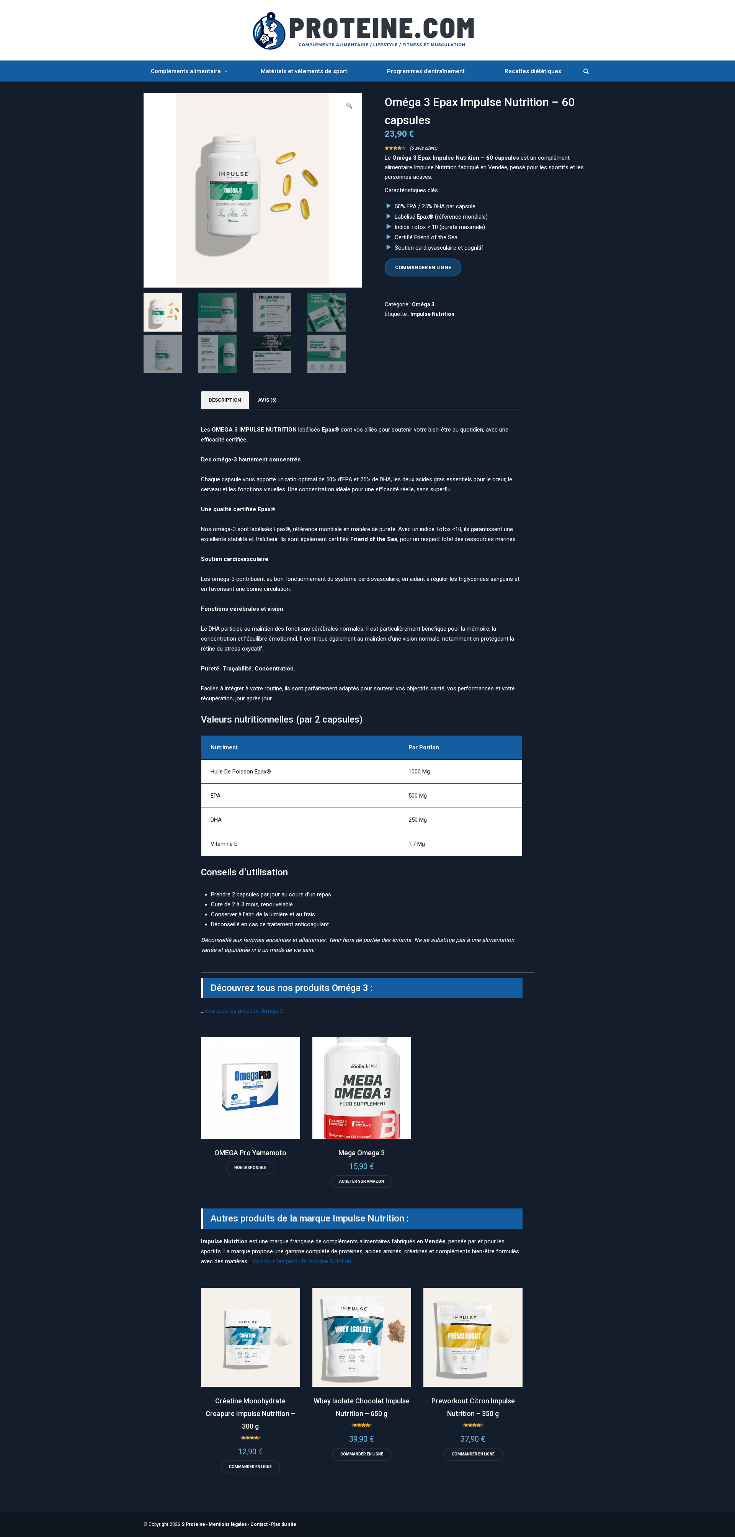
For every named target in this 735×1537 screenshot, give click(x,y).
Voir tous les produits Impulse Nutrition (301, 1261)
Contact (259, 1524)
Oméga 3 (423, 304)
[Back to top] (727, 1529)
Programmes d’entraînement (426, 71)
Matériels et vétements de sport (304, 71)
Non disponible (250, 1168)
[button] (349, 105)
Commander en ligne (423, 267)
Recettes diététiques (533, 71)
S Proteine (193, 1524)
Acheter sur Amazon (361, 1181)
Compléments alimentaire (186, 71)
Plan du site (283, 1524)
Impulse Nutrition (432, 314)
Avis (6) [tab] (267, 400)
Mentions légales (228, 1524)
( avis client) (423, 148)
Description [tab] (225, 400)
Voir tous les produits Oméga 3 (243, 1010)
